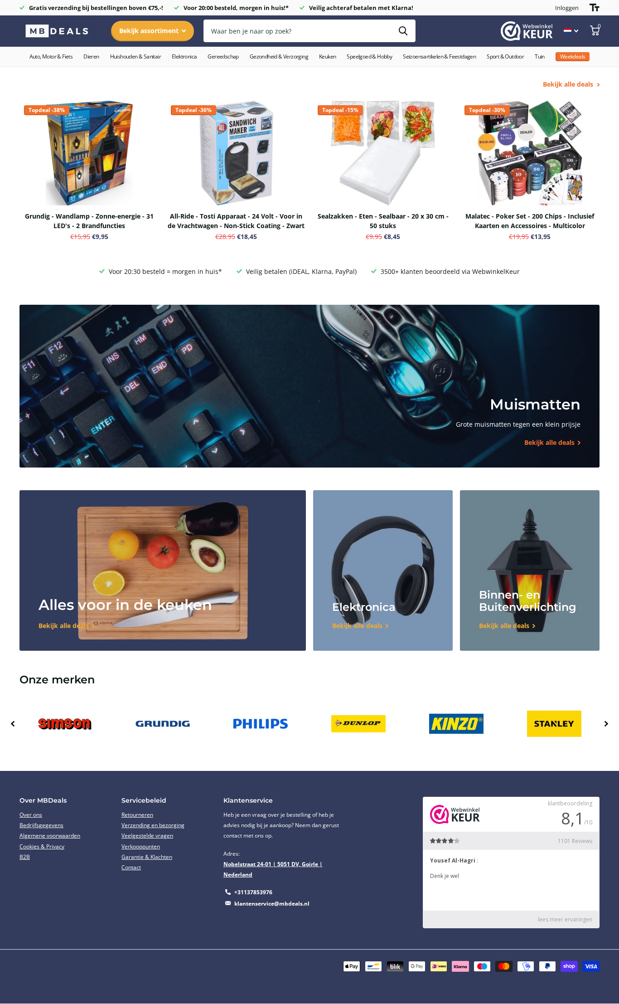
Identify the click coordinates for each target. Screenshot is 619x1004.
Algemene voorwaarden (49, 835)
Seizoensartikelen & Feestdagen (439, 56)
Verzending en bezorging (152, 825)
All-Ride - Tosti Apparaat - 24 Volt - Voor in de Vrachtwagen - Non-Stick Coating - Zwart (236, 221)
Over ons (30, 815)
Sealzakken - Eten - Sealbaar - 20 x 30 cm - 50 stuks (383, 221)
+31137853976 (253, 892)
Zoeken (403, 30)
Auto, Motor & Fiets (51, 56)
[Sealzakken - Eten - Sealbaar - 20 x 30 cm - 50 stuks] (383, 153)
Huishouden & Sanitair (135, 56)
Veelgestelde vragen (147, 835)
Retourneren (137, 815)
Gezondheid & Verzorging (279, 56)
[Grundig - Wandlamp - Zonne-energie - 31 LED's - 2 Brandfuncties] (89, 153)
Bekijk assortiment (149, 30)
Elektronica (184, 56)
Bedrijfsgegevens (41, 825)
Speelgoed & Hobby (369, 56)
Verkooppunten (140, 846)
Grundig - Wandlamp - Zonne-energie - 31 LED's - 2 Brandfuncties (89, 221)
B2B (24, 857)
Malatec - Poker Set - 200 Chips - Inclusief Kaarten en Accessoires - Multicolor (529, 221)
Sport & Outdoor (505, 56)
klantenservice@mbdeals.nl (272, 903)
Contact (131, 867)
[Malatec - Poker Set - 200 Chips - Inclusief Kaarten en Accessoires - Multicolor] (530, 153)
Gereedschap (223, 56)
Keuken (327, 56)
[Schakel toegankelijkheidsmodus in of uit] (595, 8)
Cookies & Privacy (41, 846)
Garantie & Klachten (146, 857)
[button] (12, 724)
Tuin (540, 56)
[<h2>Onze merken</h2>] (64, 724)
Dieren (91, 56)
